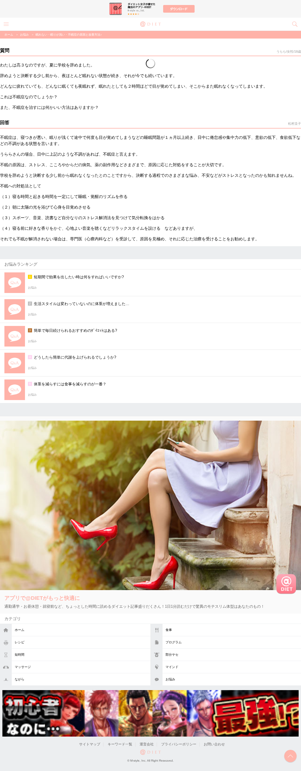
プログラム (173, 642)
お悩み (170, 679)
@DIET (150, 23)
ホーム (19, 630)
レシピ (19, 642)
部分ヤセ (171, 654)
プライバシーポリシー (178, 744)
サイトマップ (89, 744)
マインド (171, 667)
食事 (168, 630)
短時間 (19, 654)
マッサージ (23, 667)
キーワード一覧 (120, 744)
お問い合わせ (214, 744)
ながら (19, 679)
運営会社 (147, 744)
